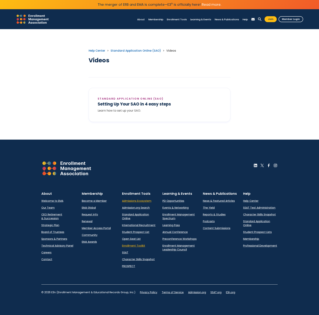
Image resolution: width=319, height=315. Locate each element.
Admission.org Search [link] (136, 208)
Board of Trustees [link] (52, 232)
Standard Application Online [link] (135, 216)
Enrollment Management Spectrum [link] (178, 216)
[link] (32, 19)
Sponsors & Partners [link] (54, 239)
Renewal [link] (87, 221)
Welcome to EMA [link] (52, 201)
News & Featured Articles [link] (219, 201)
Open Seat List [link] (131, 239)
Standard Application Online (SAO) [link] (136, 51)
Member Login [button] (291, 19)
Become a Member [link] (94, 201)
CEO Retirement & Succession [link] (51, 216)
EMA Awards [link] (89, 242)
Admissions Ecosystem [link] (136, 201)
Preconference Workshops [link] (179, 239)
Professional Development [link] (260, 246)
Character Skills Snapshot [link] (138, 259)
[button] (141, 19)
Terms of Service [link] (173, 292)
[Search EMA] (259, 19)
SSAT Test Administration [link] (259, 208)
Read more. (211, 4)
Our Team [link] (48, 208)
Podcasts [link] (209, 221)
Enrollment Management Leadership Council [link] (178, 247)
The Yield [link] (209, 208)
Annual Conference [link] (175, 232)
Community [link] (89, 235)
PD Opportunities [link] (173, 201)
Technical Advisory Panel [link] (57, 246)
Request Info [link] (90, 214)
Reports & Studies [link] (214, 214)
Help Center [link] (97, 51)
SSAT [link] (125, 252)
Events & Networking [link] (175, 208)
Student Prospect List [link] (135, 232)
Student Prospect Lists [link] (257, 232)
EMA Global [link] (89, 208)
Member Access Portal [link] (96, 228)
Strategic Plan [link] (50, 225)
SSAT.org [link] (216, 292)
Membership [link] (251, 239)
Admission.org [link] (197, 292)
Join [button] (270, 19)
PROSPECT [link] (128, 266)
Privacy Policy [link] (148, 292)
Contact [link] (46, 259)
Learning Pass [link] (171, 225)
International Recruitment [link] (138, 225)
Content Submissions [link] (216, 228)
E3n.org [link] (230, 292)
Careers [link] (46, 252)
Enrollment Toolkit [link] (133, 246)
